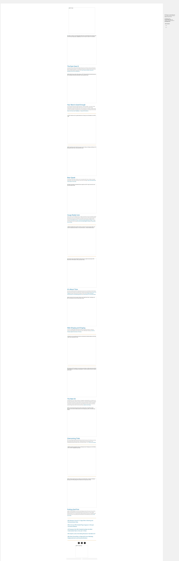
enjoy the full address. (85, 110)
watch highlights (76, 110)
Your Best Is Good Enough (76, 105)
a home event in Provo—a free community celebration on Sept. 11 (81, 220)
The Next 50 (71, 399)
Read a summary (70, 110)
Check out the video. (92, 442)
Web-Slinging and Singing (76, 328)
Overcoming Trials (73, 438)
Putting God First (73, 509)
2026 (166, 25)
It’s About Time (72, 289)
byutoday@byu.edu (167, 21)
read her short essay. (87, 404)
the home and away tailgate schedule (83, 221)
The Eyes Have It (73, 66)
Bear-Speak (71, 178)
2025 (166, 27)
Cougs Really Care (73, 215)
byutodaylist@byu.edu (168, 19)
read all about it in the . (89, 294)
